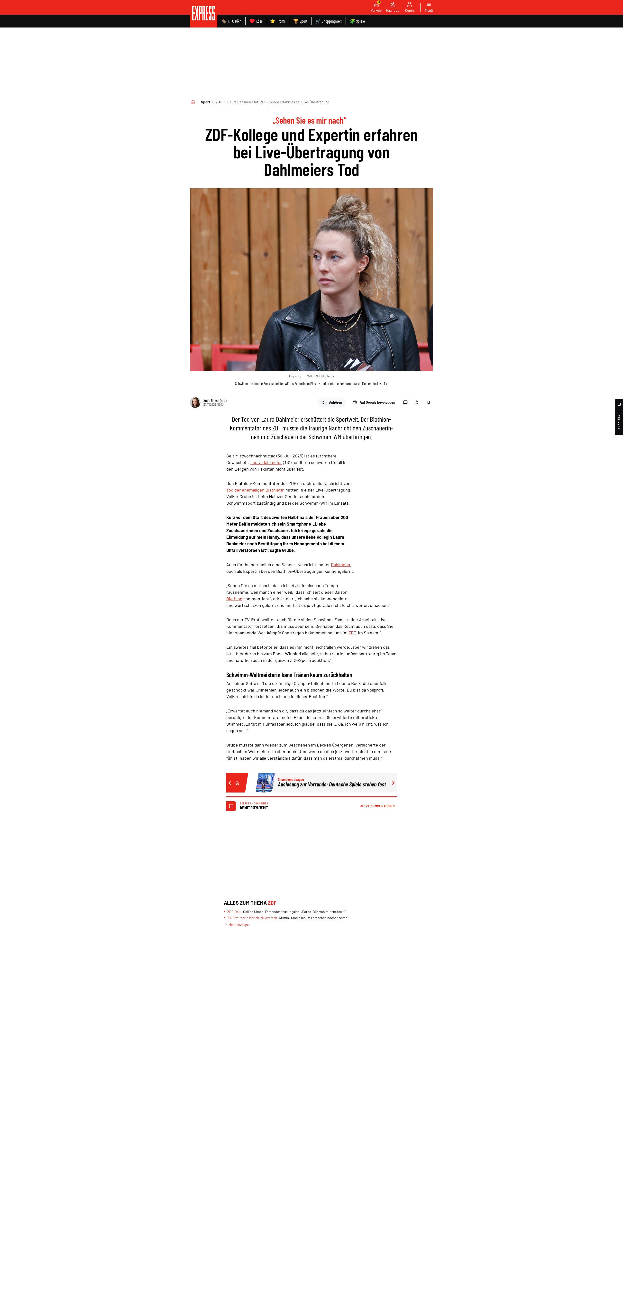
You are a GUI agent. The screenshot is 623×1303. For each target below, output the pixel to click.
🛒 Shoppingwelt (328, 21)
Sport (205, 102)
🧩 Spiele (357, 21)
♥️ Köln (255, 21)
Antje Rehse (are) (215, 400)
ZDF (219, 102)
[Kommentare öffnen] (405, 402)
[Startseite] (193, 102)
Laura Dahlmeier (266, 462)
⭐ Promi (277, 21)
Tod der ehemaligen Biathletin (255, 489)
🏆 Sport (300, 21)
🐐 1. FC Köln (231, 21)
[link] (203, 13)
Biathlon (234, 598)
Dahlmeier (341, 564)
